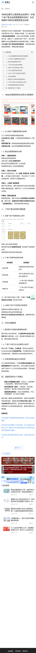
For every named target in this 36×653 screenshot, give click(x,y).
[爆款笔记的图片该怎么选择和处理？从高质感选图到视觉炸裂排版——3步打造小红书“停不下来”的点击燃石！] (6, 510)
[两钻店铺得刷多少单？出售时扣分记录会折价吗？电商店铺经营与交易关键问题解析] (6, 491)
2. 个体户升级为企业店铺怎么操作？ (16, 82)
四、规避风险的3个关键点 (13, 88)
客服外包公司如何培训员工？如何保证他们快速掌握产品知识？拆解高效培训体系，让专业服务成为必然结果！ (22, 500)
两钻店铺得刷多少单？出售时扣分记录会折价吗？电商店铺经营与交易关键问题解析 (22, 491)
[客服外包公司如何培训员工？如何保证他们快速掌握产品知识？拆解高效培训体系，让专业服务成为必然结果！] (6, 500)
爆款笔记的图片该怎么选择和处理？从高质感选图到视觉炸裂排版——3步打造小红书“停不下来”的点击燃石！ (22, 510)
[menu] (33, 2)
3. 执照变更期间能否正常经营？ (15, 85)
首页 (2, 8)
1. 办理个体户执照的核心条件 (14, 67)
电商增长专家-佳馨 (6, 24)
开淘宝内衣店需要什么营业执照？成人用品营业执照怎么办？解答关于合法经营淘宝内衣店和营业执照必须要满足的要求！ (18, 427)
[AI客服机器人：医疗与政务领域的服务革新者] (6, 519)
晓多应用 (25, 651)
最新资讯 (26, 24)
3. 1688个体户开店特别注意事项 (15, 73)
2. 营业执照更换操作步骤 (13, 61)
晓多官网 (17, 651)
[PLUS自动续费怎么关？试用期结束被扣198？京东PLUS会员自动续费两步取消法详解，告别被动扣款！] (6, 529)
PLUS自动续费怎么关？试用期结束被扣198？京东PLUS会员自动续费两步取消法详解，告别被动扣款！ (22, 529)
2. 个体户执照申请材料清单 (14, 70)
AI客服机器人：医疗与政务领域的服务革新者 (22, 519)
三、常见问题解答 (11, 76)
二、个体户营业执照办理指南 (14, 65)
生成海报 (7, 453)
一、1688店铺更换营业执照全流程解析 (17, 56)
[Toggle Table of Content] (32, 52)
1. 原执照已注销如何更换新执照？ (16, 79)
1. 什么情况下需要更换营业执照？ (16, 59)
